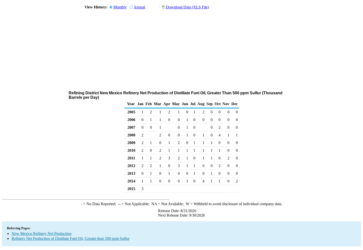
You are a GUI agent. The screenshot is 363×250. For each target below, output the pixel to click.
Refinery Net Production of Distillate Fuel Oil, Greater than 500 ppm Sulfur (70, 238)
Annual (139, 7)
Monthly (120, 7)
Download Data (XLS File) (187, 7)
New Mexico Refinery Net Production (41, 233)
